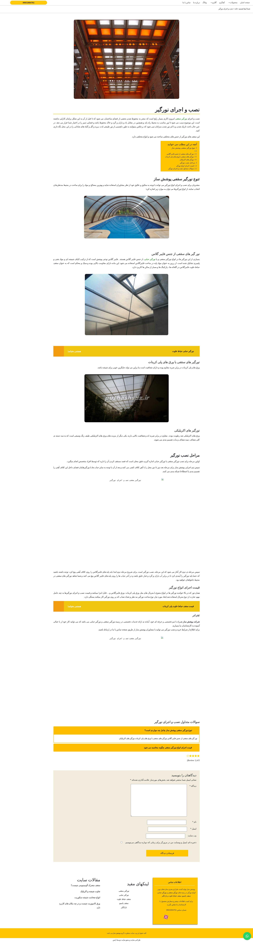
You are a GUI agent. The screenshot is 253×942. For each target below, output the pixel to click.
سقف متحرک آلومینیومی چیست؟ (85, 885)
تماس (174, 905)
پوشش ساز (116, 933)
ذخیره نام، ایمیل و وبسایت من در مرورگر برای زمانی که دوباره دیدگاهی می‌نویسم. (160, 842)
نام (194, 822)
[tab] (126, 730)
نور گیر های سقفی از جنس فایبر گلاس (180, 154)
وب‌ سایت (192, 835)
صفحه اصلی (245, 3)
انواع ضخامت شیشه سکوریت (87, 897)
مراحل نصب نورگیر (187, 163)
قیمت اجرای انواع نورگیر (185, 166)
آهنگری (222, 3)
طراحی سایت (135, 940)
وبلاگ (205, 3)
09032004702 (28, 3)
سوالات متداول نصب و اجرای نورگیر (181, 169)
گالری (214, 3)
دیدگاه (192, 786)
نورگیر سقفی (181, 119)
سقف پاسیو (186, 896)
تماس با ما (187, 3)
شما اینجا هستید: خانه (242, 9)
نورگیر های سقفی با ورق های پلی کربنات (179, 157)
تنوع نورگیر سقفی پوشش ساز (183, 148)
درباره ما (196, 3)
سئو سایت (125, 940)
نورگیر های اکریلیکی (187, 160)
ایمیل (193, 829)
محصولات (233, 3)
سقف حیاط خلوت (175, 896)
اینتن (114, 940)
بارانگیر (124, 907)
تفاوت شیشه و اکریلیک (90, 891)
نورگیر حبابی (149, 259)
